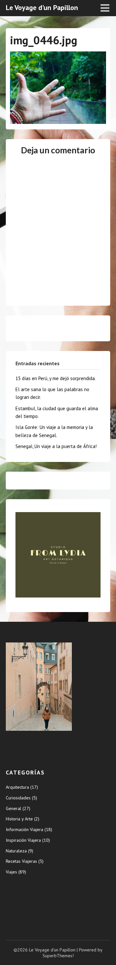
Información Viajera (24, 829)
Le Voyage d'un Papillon (42, 7)
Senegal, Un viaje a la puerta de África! (56, 446)
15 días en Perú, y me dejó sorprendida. (55, 378)
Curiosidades (18, 798)
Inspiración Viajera (23, 840)
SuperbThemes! (58, 956)
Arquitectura (17, 787)
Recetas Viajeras (21, 861)
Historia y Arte (19, 819)
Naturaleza (16, 851)
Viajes (11, 872)
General (13, 808)
